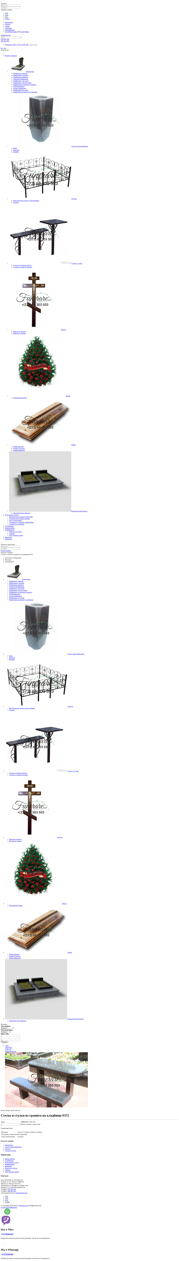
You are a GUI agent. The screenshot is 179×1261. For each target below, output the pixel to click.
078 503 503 (5, 39)
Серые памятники (19, 88)
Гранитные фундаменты (21, 513)
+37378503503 (7, 1234)
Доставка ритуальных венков (19, 519)
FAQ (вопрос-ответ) (16, 535)
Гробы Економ (18, 446)
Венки (68, 396)
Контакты (8, 537)
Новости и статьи (15, 532)
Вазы (15, 148)
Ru (5, 48)
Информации (9, 530)
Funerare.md (23, 1205)
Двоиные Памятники (20, 79)
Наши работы (10, 528)
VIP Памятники (18, 86)
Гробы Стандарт (19, 448)
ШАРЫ (16, 152)
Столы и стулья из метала (22, 265)
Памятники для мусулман (22, 83)
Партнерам (9, 22)
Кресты (63, 330)
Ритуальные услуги (12, 515)
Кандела (16, 150)
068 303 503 (5, 41)
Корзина (8, 539)
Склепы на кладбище (16, 524)
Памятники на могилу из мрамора (25, 92)
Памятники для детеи (20, 81)
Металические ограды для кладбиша (26, 200)
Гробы (73, 445)
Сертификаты (10, 30)
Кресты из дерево (19, 333)
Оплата (7, 24)
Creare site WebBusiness (9, 1207)
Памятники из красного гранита (24, 84)
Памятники (30, 71)
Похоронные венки (20, 398)
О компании (9, 526)
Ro (2, 48)
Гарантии (8, 28)
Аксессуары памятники (79, 146)
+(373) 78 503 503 (22, 45)
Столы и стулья (76, 263)
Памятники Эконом (20, 73)
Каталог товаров (11, 56)
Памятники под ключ (20, 90)
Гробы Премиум (19, 450)
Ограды (74, 199)
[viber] (10, 45)
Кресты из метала (19, 331)
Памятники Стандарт (20, 75)
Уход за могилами (15, 520)
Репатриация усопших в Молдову (21, 517)
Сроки (7, 26)
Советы (12, 533)
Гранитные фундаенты (79, 511)
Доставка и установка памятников (21, 522)
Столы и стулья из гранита (22, 267)
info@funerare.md (21, 1193)
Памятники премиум (20, 77)
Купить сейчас (6, 551)
